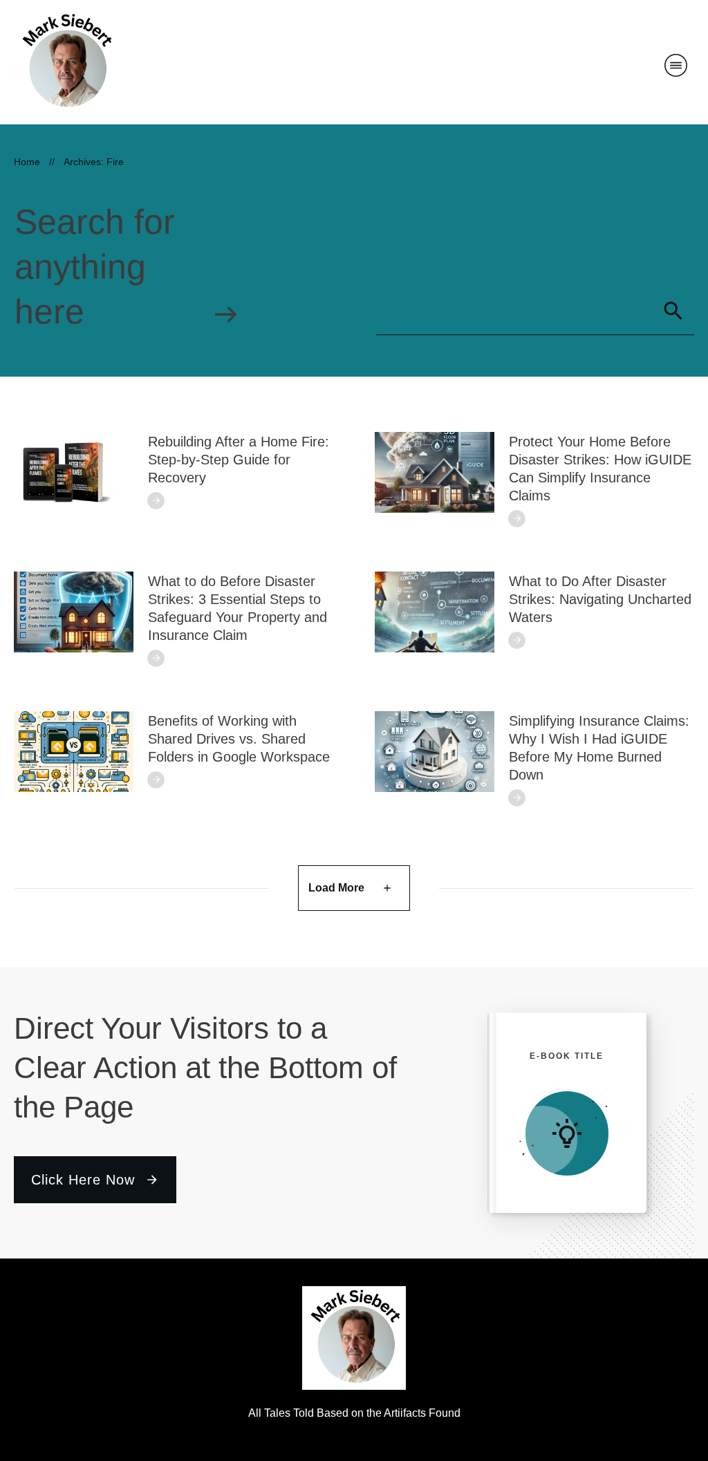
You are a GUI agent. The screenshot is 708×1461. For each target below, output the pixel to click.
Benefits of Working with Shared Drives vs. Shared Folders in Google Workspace (239, 738)
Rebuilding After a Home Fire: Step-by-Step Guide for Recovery (238, 459)
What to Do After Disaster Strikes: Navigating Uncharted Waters (600, 599)
